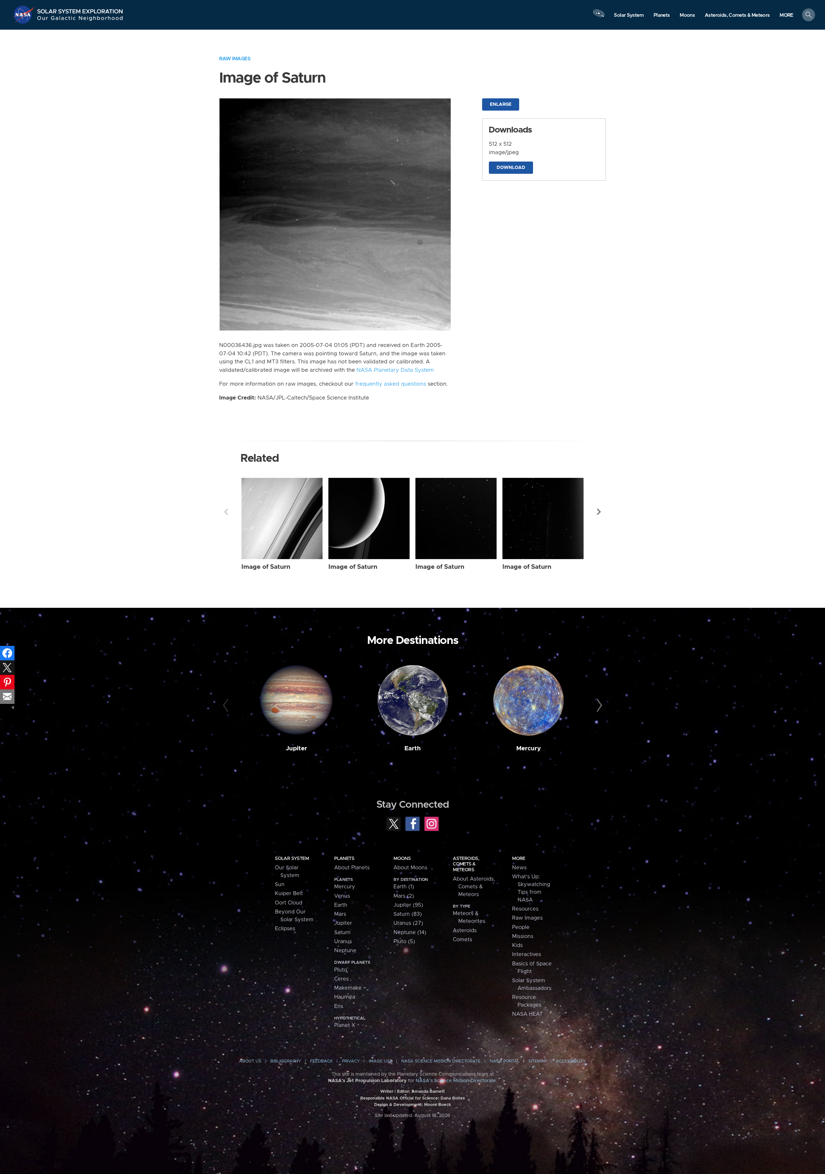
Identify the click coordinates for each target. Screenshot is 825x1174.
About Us (250, 1061)
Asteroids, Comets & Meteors (466, 864)
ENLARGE (500, 104)
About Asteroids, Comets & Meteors (474, 886)
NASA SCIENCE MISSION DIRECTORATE (440, 1061)
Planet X (344, 1025)
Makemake (348, 988)
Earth (412, 748)
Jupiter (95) (408, 905)
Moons (402, 858)
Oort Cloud (288, 902)
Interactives (526, 954)
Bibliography (285, 1061)
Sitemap (538, 1061)
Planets (344, 858)
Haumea (344, 997)
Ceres (341, 979)
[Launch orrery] (598, 16)
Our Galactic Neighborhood (80, 20)
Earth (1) (403, 886)
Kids (517, 945)
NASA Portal (504, 1061)
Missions (522, 936)
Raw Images (234, 58)
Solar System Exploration (80, 10)
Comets (462, 939)
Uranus (343, 941)
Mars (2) (403, 896)
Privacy (351, 1061)
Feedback (321, 1061)
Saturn (342, 932)
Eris (338, 1006)
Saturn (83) (407, 914)
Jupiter (296, 748)
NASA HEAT (527, 1014)
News (519, 867)
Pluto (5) (404, 941)
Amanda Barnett (428, 1092)
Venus (342, 896)
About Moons (410, 867)
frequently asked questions (390, 384)
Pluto (340, 969)
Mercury (528, 748)
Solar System (292, 858)
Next (599, 512)
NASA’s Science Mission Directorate (456, 1081)
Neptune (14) (409, 932)
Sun (280, 884)
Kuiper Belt (289, 893)
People (520, 927)
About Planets (352, 867)
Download (511, 167)
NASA (24, 15)
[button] (786, 15)
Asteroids (465, 930)
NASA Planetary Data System (395, 370)
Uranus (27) (408, 923)
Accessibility (571, 1061)
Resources (525, 909)
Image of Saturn (265, 567)
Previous (226, 512)
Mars (340, 914)
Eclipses (285, 928)
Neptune (345, 950)
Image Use (380, 1061)
